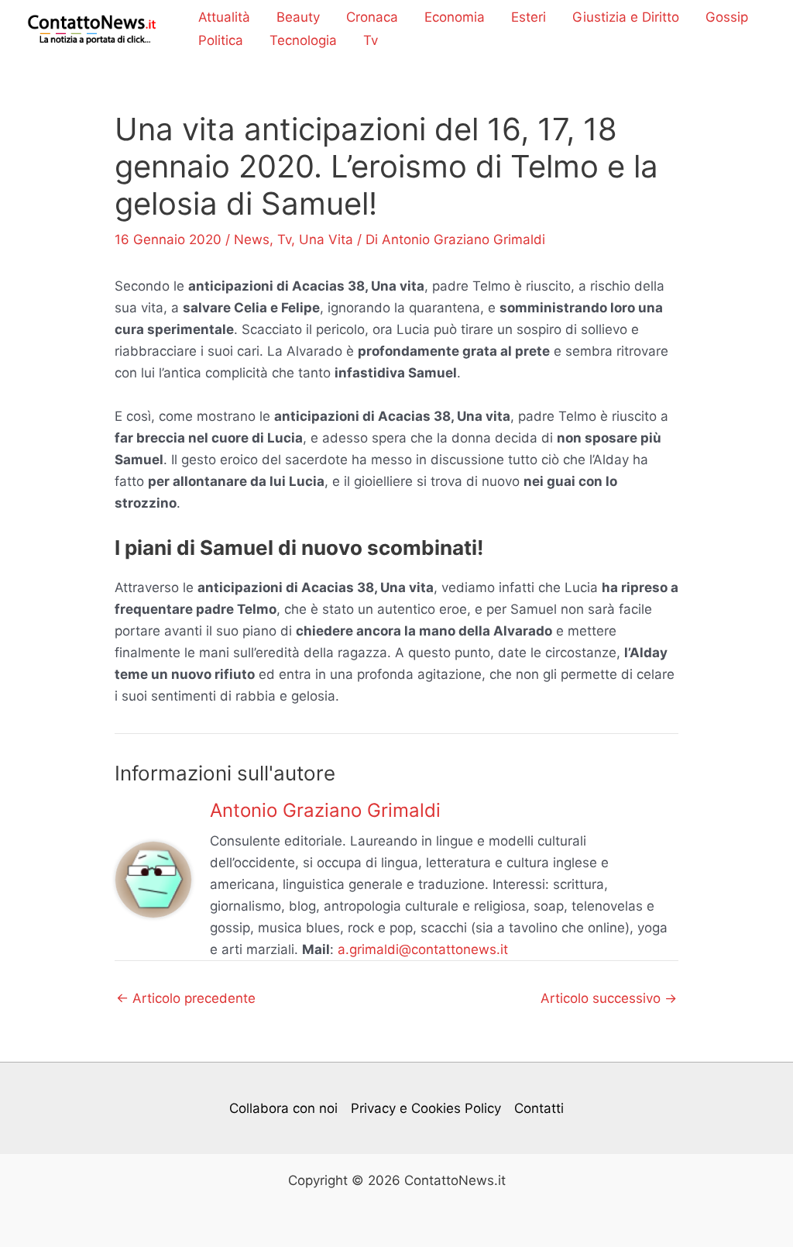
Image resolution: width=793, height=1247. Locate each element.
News (251, 239)
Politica (220, 40)
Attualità (224, 17)
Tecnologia (303, 40)
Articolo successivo (609, 998)
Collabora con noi (283, 1108)
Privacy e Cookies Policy (426, 1108)
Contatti (539, 1108)
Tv (370, 40)
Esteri (528, 17)
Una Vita (326, 239)
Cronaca (372, 17)
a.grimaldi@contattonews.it (423, 949)
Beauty (298, 17)
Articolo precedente (186, 998)
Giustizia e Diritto (625, 17)
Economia (454, 17)
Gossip (726, 17)
